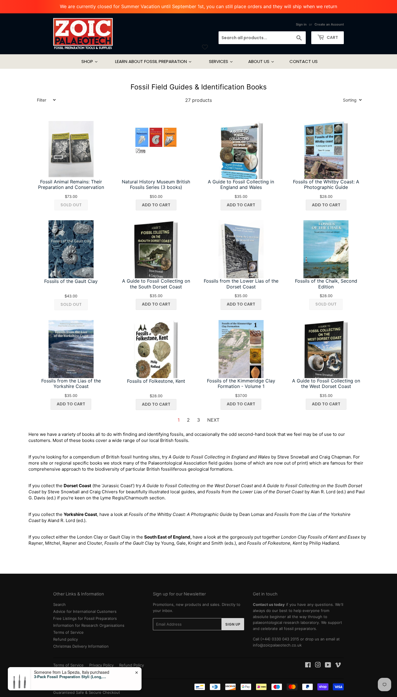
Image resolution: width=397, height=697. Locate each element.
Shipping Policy (67, 671)
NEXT (213, 420)
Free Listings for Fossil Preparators (85, 618)
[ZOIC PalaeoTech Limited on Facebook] (308, 665)
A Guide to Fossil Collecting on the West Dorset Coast (326, 383)
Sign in (301, 24)
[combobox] (262, 37)
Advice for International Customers (85, 611)
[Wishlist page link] (205, 47)
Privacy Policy (101, 665)
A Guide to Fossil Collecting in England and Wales (241, 184)
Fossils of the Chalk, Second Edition (326, 283)
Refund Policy (131, 665)
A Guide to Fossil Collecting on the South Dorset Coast (156, 283)
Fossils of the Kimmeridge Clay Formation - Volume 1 (241, 383)
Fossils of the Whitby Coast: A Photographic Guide (326, 184)
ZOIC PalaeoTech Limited (90, 686)
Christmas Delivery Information (81, 646)
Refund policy (65, 639)
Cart (332, 37)
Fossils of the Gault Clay (71, 281)
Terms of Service (68, 632)
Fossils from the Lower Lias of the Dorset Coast (241, 283)
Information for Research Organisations (88, 625)
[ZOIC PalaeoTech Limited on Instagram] (318, 665)
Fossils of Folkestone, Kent (156, 381)
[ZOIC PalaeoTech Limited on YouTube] (328, 665)
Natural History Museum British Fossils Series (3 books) (156, 184)
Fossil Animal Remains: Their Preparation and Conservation (71, 184)
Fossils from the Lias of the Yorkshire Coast (71, 383)
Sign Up (232, 624)
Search (59, 604)
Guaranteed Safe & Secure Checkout (86, 692)
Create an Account (329, 24)
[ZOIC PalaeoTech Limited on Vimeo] (338, 665)
